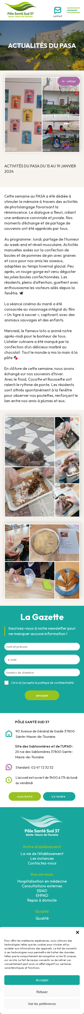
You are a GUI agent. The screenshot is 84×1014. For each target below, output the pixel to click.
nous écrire (25, 796)
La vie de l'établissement (42, 853)
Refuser (42, 992)
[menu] (73, 10)
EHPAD (42, 895)
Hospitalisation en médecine (42, 881)
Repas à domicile (42, 900)
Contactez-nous (42, 863)
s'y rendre (58, 796)
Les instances (42, 858)
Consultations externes (42, 885)
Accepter (42, 980)
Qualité (42, 918)
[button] (77, 932)
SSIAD (42, 890)
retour (71, 81)
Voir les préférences (42, 1004)
